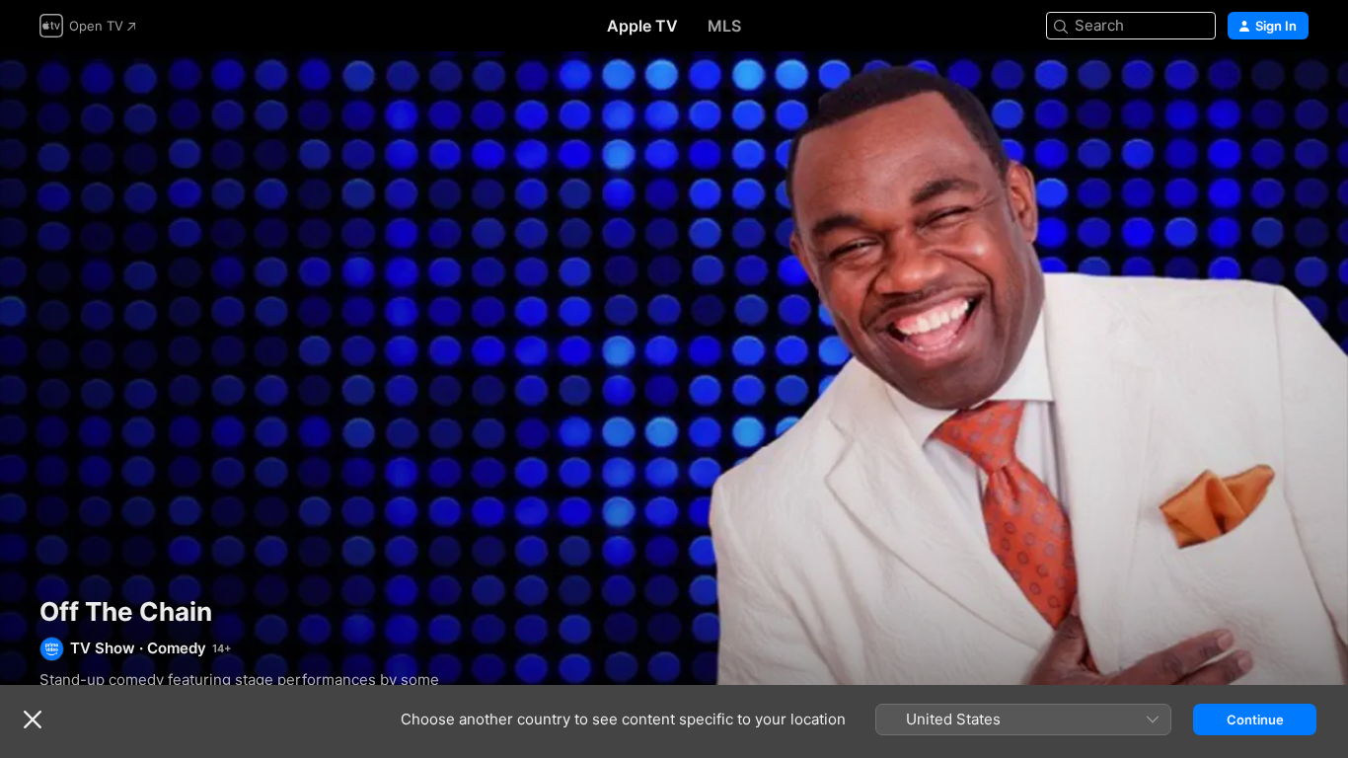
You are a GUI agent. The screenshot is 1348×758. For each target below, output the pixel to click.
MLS (724, 26)
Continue (1255, 719)
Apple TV (642, 26)
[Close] (32, 719)
